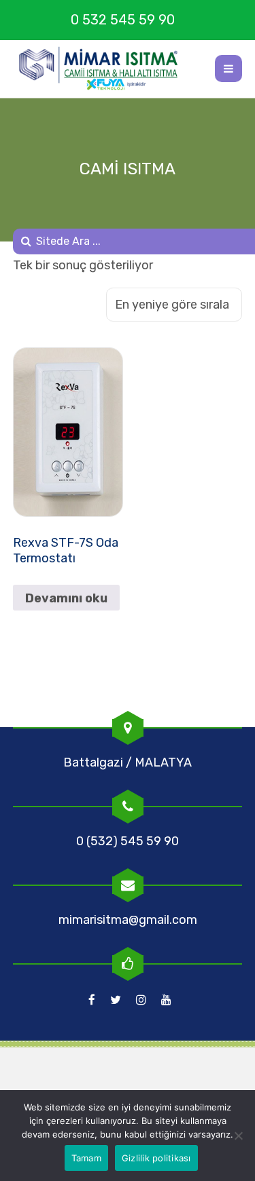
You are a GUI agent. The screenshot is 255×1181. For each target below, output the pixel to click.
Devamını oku (66, 598)
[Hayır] (238, 1135)
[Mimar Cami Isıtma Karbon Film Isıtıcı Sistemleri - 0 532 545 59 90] (105, 68)
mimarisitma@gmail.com (127, 919)
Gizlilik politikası (156, 1158)
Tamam (86, 1158)
